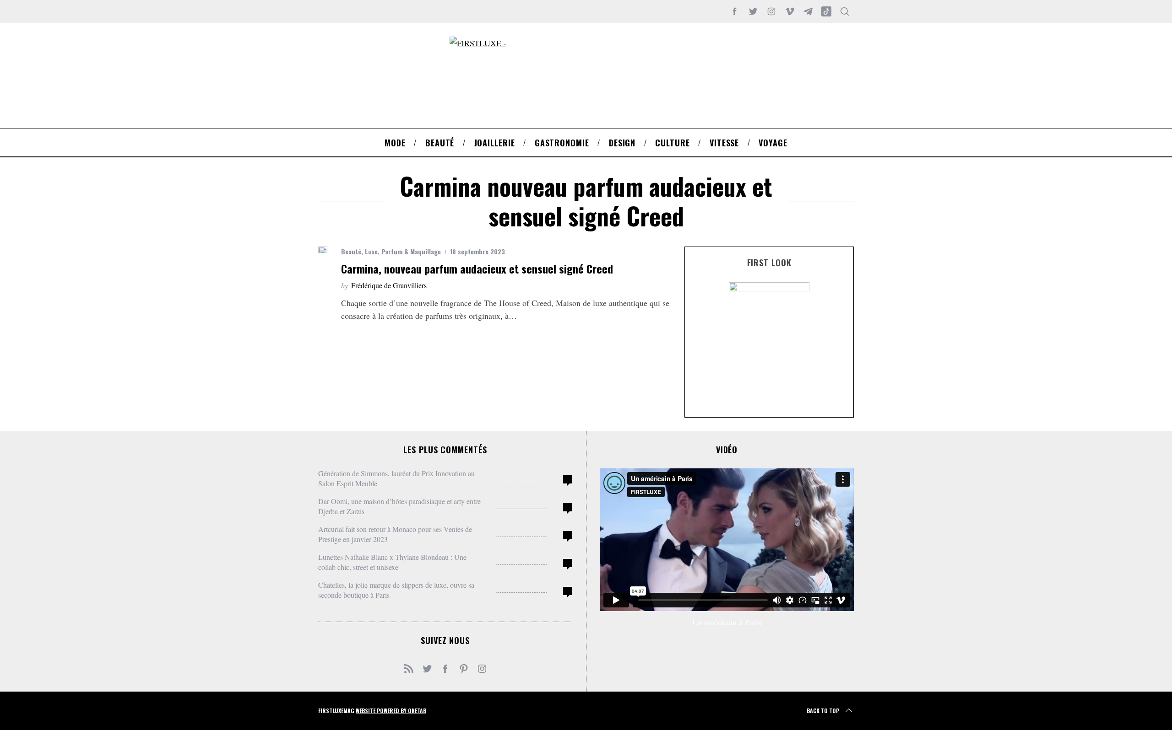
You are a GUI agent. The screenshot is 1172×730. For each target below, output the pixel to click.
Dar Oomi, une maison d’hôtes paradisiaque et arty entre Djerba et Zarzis (399, 506)
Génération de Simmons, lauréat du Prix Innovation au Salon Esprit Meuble (396, 478)
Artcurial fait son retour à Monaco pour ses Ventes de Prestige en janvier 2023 (395, 534)
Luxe (371, 251)
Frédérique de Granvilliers (389, 285)
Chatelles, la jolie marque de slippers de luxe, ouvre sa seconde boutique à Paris (396, 590)
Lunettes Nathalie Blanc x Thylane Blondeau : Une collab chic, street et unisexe (392, 562)
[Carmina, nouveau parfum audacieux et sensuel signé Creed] (322, 250)
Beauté (351, 251)
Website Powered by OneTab (391, 710)
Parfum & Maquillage (411, 251)
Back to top (823, 710)
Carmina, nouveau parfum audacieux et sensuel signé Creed (477, 268)
